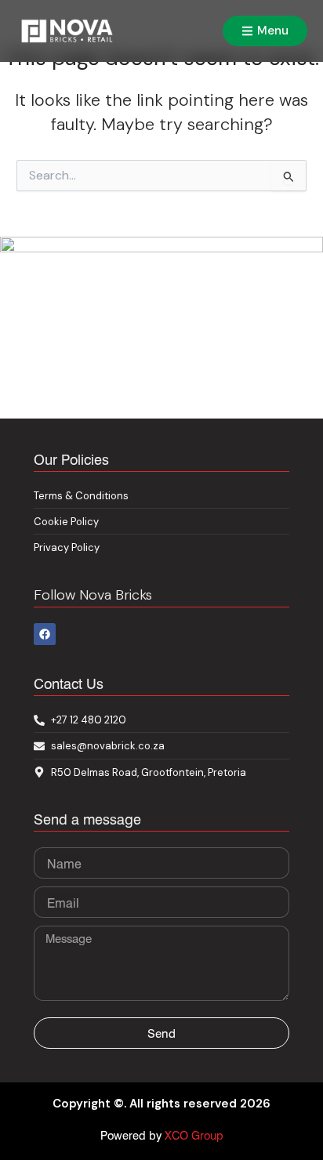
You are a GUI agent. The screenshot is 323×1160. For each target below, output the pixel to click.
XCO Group (194, 1135)
